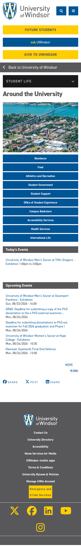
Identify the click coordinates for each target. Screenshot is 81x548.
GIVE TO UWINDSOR (40, 54)
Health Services (40, 229)
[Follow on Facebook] (32, 513)
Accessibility (40, 447)
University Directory (40, 440)
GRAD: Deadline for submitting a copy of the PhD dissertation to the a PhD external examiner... (37, 311)
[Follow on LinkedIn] (48, 513)
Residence (40, 158)
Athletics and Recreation (40, 176)
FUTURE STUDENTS (40, 30)
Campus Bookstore (40, 211)
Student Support (40, 194)
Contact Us (40, 433)
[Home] (26, 11)
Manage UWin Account (40, 481)
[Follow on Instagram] (40, 530)
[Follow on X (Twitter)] (14, 513)
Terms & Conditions (40, 467)
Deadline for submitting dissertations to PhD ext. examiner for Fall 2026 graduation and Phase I (37, 324)
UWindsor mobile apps (40, 460)
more (69, 365)
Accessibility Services (41, 220)
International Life (40, 238)
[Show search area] (61, 10)
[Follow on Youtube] (66, 513)
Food (40, 167)
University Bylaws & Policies (40, 474)
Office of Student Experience (40, 202)
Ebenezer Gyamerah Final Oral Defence (31, 349)
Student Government (40, 185)
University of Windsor (39, 67)
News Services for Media (40, 453)
